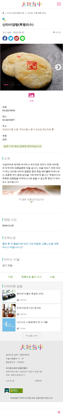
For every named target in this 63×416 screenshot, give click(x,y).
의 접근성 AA (16, 390)
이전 (10, 276)
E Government (7, 390)
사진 (31, 100)
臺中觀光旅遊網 (31, 4)
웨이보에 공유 (16, 38)
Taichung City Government (31, 347)
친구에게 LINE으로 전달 (22, 38)
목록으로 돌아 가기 (31, 276)
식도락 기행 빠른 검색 (36, 12)
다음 (52, 276)
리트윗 (10, 38)
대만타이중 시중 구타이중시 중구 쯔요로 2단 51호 (27, 129)
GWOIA (38, 380)
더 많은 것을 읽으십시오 (31, 199)
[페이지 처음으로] (59, 412)
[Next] (58, 67)
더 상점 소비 (31, 335)
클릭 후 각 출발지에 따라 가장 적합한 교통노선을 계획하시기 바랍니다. (30, 245)
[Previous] (5, 67)
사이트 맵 (10, 380)
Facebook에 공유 (4, 38)
